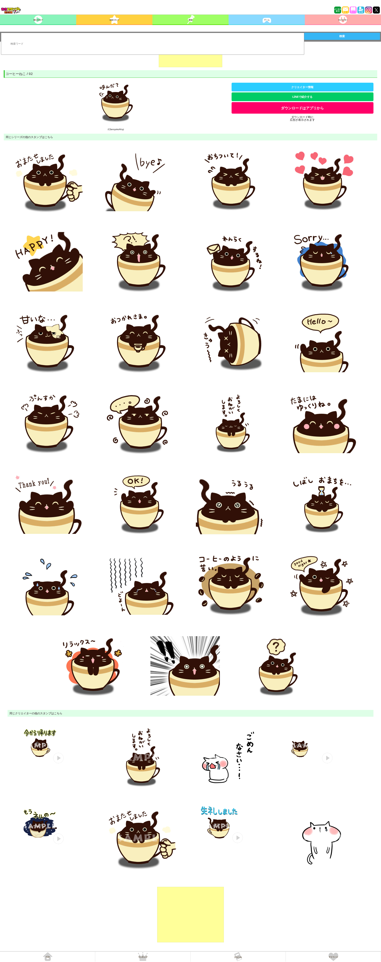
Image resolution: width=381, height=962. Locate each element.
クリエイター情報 (302, 87)
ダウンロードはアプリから (302, 108)
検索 (342, 36)
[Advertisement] (190, 57)
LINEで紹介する (302, 97)
